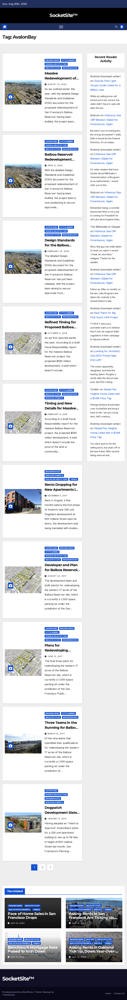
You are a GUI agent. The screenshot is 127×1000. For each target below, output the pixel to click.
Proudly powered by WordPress (18, 992)
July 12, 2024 (79, 923)
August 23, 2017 (57, 576)
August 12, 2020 (57, 84)
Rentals (98, 910)
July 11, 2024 (17, 957)
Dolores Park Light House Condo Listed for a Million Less (105, 85)
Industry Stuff (53, 68)
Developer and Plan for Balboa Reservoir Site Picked (61, 570)
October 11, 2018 (57, 333)
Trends (73, 479)
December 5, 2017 (58, 495)
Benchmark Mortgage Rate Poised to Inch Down (32, 949)
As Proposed (51, 141)
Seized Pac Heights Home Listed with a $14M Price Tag (105, 394)
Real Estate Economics (19, 910)
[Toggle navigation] (61, 26)
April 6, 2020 (55, 165)
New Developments (54, 398)
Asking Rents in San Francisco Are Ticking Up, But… (92, 917)
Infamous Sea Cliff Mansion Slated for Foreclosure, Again (105, 120)
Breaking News (52, 60)
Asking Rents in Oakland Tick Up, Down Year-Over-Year (92, 951)
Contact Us (119, 993)
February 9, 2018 (57, 414)
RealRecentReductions (56, 479)
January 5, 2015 (57, 818)
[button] (116, 26)
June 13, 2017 (55, 656)
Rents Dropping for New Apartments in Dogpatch (61, 490)
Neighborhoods (70, 68)
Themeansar (8, 995)
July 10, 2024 (79, 957)
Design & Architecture (56, 64)
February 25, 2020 (58, 251)
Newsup (47, 992)
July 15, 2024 (18, 923)
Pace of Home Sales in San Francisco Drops (32, 915)
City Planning (68, 60)
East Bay (90, 939)
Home (108, 993)
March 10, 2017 (56, 733)
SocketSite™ (63, 15)
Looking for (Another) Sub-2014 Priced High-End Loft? (105, 356)
